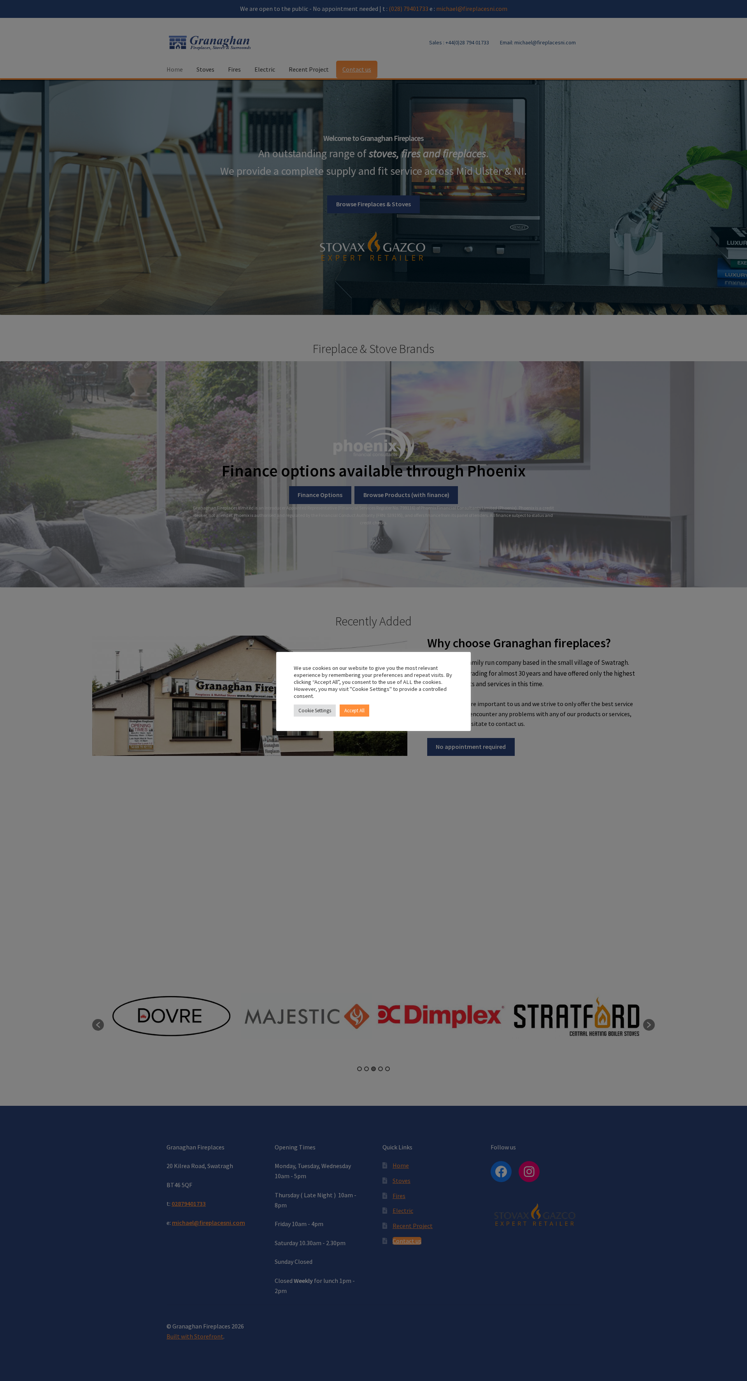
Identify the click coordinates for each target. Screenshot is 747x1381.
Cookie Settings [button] (314, 710)
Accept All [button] (354, 710)
